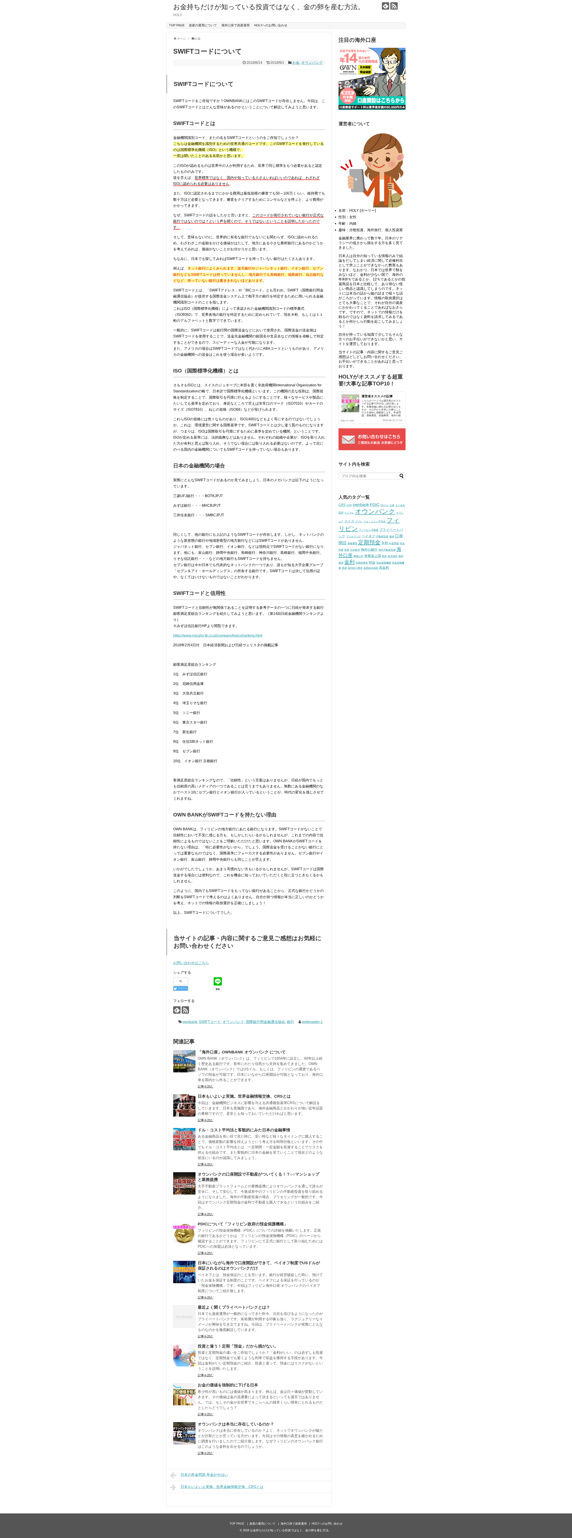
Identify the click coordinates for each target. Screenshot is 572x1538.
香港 (344, 568)
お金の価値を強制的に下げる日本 (228, 1385)
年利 (384, 543)
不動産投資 (382, 536)
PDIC (374, 504)
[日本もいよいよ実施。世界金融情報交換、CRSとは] (184, 1105)
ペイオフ (368, 536)
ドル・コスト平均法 (375, 521)
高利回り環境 (355, 568)
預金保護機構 (383, 562)
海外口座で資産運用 (235, 25)
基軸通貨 (352, 543)
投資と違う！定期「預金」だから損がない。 (238, 1346)
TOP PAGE (177, 25)
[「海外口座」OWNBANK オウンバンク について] (184, 1061)
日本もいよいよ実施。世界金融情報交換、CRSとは (244, 1096)
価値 (391, 536)
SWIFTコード (210, 1022)
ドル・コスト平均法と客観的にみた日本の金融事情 (244, 1130)
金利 (349, 562)
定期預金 (369, 542)
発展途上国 (372, 556)
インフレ (349, 512)
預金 (372, 562)
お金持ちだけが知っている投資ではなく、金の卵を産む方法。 (268, 6)
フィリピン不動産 (369, 530)
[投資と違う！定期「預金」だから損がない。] (184, 1355)
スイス (349, 521)
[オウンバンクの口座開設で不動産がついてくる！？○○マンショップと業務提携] (184, 1183)
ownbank (190, 1022)
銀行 (290, 1022)
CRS (342, 505)
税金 (384, 556)
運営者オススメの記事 (377, 396)
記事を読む (205, 1086)
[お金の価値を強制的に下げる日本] (184, 1394)
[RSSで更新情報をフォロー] (394, 6)
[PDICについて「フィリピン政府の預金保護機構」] (184, 1233)
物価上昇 (358, 556)
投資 (346, 549)
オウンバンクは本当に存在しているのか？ (236, 1424)
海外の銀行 (369, 549)
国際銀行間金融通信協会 (265, 1022)
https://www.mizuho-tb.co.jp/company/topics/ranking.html (217, 635)
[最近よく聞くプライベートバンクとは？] (184, 1316)
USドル (384, 505)
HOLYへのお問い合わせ (270, 25)
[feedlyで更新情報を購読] (385, 6)
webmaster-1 (312, 1022)
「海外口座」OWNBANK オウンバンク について (242, 1052)
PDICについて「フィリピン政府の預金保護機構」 (243, 1224)
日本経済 (355, 549)
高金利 (384, 567)
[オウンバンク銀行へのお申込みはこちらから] (372, 109)
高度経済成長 (370, 568)
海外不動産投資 (387, 549)
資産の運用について (203, 25)
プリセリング (353, 536)
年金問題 (394, 543)
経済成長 (392, 556)
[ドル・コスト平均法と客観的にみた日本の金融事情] (184, 1139)
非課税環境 (361, 562)
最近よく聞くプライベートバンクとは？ (234, 1307)
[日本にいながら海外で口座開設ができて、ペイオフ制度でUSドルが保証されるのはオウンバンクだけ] (184, 1272)
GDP (349, 505)
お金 (295, 63)
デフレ (359, 521)
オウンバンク (312, 63)
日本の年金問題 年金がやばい (204, 1475)
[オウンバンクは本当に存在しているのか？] (184, 1433)
